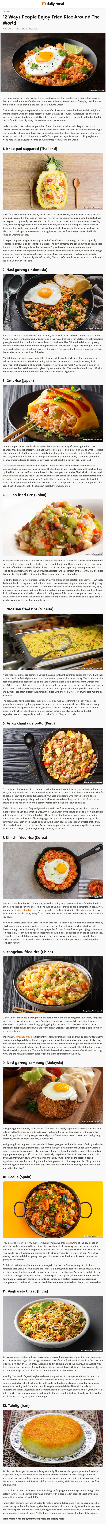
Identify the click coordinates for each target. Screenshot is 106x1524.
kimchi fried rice (25, 910)
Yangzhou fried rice (25, 1036)
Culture (6, 12)
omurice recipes (10, 475)
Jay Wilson (9, 29)
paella (69, 1242)
